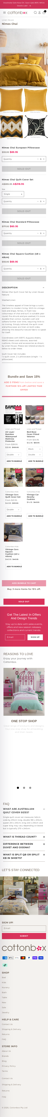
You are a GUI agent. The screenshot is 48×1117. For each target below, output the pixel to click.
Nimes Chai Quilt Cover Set (17, 179)
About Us (6, 1051)
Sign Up (35, 637)
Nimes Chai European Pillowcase (21, 147)
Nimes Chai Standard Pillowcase (20, 222)
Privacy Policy (9, 1066)
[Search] (35, 12)
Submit (24, 936)
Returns (5, 1034)
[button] (24, 287)
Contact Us (7, 1024)
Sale (4, 1007)
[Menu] (4, 12)
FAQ (4, 1039)
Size (3, 189)
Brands (5, 1056)
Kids (4, 982)
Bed (4, 977)
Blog (4, 1061)
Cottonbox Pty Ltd (18, 1107)
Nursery (5, 987)
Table (4, 997)
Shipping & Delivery (11, 1029)
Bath (4, 992)
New (4, 1002)
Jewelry (5, 1012)
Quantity (8, 201)
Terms (5, 1071)
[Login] (39, 12)
